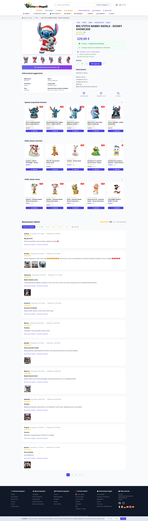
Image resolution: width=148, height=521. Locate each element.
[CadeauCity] (119, 507)
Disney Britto (36, 499)
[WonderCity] (125, 507)
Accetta (123, 518)
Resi (76, 506)
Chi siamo (100, 504)
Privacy (99, 501)
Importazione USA (99, 22)
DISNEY (26, 13)
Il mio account (79, 497)
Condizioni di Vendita (103, 497)
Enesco (26, 85)
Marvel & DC (14, 499)
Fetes (111, 13)
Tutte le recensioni (28, 227)
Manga (67, 13)
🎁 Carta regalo (79, 494)
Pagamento (100, 499)
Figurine (108, 22)
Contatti (77, 501)
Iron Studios (57, 504)
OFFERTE (58, 10)
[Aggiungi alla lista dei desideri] (103, 63)
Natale (90, 22)
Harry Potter (14, 497)
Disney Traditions (83, 10)
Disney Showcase (52, 80)
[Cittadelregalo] (122, 507)
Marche (89, 13)
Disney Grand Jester (38, 504)
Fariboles (56, 499)
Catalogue (78, 13)
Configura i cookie (80, 509)
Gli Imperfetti (68, 10)
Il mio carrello (79, 499)
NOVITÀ (39, 10)
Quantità (78, 60)
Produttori (100, 13)
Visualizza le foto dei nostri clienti (48, 67)
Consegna (78, 504)
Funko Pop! (107, 10)
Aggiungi (35, 131)
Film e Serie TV (55, 13)
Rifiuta (116, 518)
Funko (55, 501)
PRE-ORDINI (49, 10)
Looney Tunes (15, 506)
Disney (13, 494)
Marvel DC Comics (39, 13)
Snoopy (13, 501)
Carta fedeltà (100, 494)
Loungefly (96, 10)
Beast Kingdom (58, 497)
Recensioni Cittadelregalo (104, 506)
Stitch (78, 22)
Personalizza (109, 518)
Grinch (13, 504)
